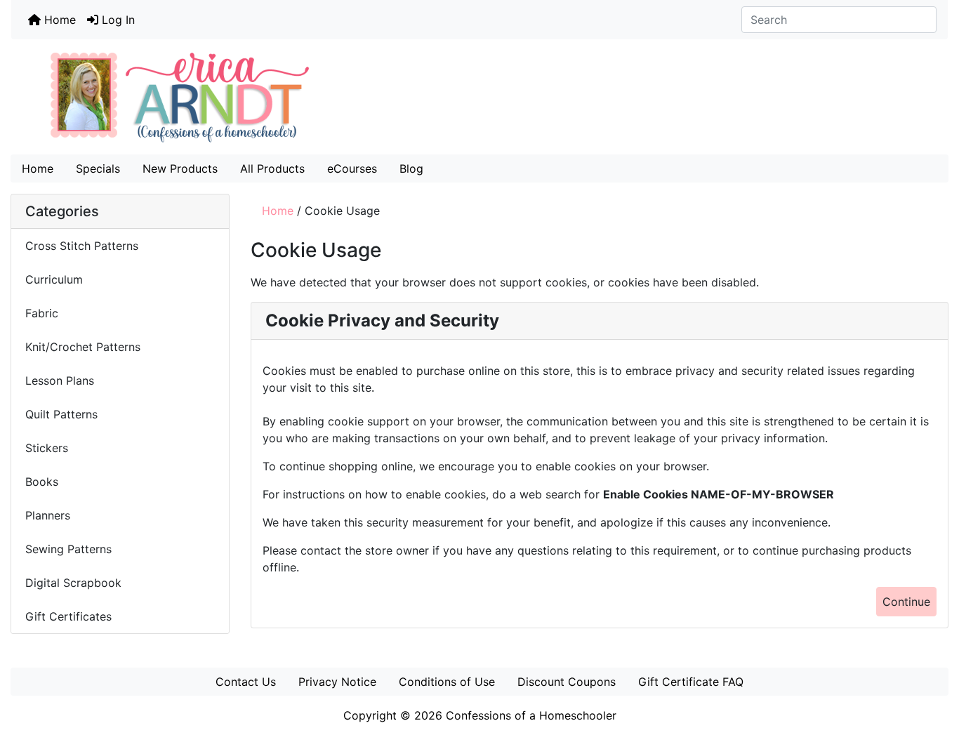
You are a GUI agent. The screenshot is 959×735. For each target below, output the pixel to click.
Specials (98, 168)
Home (58, 20)
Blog (411, 168)
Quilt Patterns (61, 414)
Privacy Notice (337, 682)
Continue (906, 602)
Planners (47, 515)
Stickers (46, 448)
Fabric (41, 313)
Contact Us (246, 682)
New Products (180, 168)
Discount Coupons (566, 682)
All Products (272, 168)
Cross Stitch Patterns (81, 246)
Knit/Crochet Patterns (82, 347)
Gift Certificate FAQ (690, 682)
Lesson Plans (59, 380)
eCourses (352, 168)
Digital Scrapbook (75, 583)
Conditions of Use (447, 682)
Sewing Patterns (68, 549)
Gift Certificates (68, 616)
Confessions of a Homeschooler (531, 715)
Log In (116, 20)
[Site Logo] (479, 97)
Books (41, 482)
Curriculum (55, 279)
